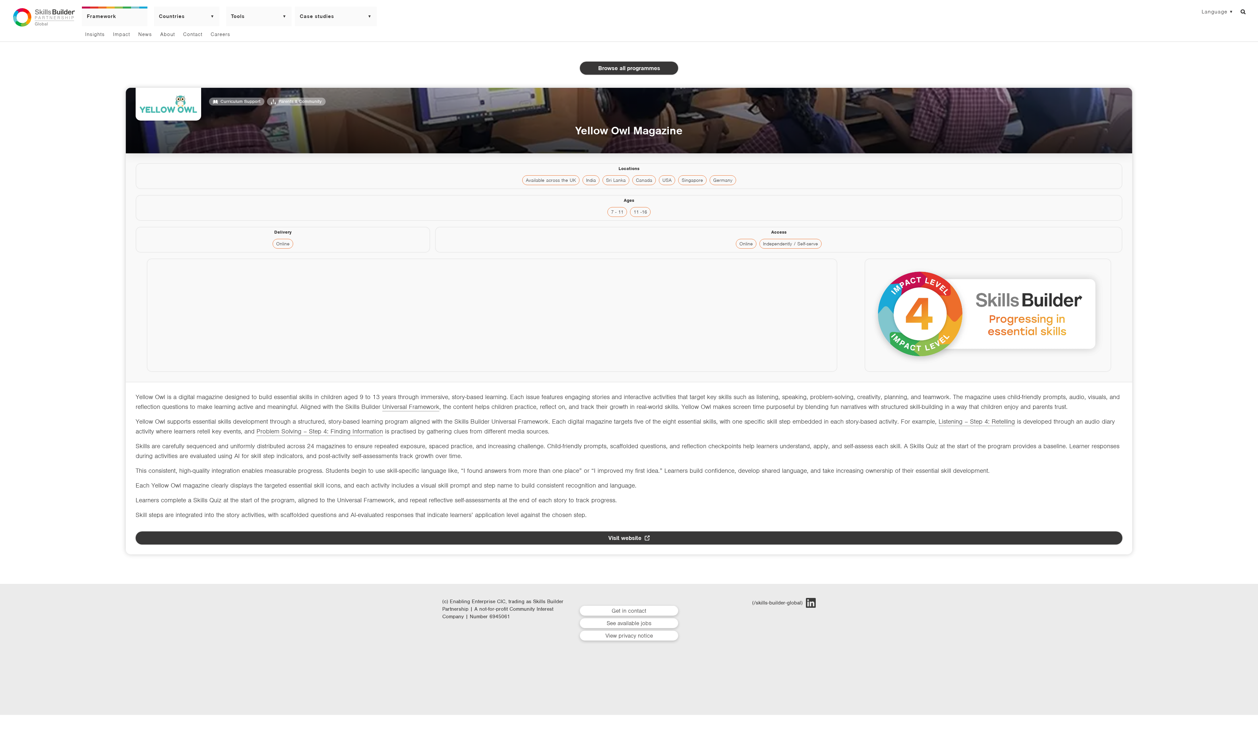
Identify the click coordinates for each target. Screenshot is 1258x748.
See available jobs (629, 623)
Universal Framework (410, 407)
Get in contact (629, 610)
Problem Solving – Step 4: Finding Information (320, 431)
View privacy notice (629, 635)
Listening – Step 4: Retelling (977, 421)
